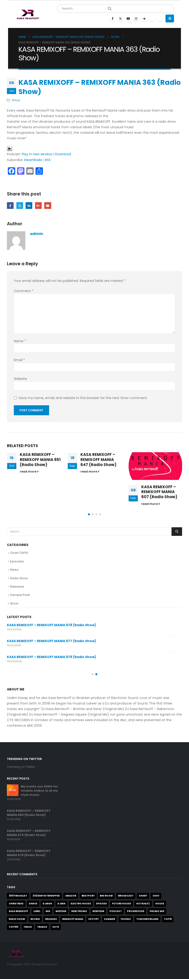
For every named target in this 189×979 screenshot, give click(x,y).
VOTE (55, 927)
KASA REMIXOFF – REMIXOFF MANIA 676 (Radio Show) (51, 657)
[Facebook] (112, 18)
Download (63, 154)
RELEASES (51, 919)
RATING (35, 919)
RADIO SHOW (17, 919)
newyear (98, 911)
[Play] (9, 148)
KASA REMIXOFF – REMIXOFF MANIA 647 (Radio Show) (98, 459)
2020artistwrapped (46, 895)
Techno (125, 919)
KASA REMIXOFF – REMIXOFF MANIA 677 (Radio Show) (51, 641)
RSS (48, 160)
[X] (120, 18)
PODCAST (115, 911)
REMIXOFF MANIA (72, 919)
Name (20, 341)
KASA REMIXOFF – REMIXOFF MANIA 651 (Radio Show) (40, 459)
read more (28, 471)
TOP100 (13, 927)
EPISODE (101, 903)
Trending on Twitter (21, 767)
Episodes (17, 561)
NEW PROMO (79, 911)
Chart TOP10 (19, 553)
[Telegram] (144, 18)
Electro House (81, 903)
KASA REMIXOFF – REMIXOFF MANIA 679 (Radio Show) (28, 833)
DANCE (33, 903)
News (14, 569)
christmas (16, 903)
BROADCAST (125, 895)
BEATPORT (88, 895)
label (36, 911)
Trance (42, 927)
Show (16, 100)
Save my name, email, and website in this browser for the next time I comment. (83, 398)
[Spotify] (152, 18)
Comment (23, 291)
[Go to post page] (155, 466)
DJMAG (47, 903)
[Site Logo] (27, 14)
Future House (121, 903)
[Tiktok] (160, 18)
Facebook (10, 205)
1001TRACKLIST (18, 895)
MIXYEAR (61, 911)
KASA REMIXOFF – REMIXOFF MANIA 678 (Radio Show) (51, 625)
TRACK (28, 927)
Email (47, 205)
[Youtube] (128, 18)
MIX (48, 911)
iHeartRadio (33, 160)
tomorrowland (147, 919)
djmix (61, 903)
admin (36, 233)
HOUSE (159, 903)
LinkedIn (29, 205)
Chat (156, 895)
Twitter (19, 205)
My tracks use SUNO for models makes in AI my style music (39, 790)
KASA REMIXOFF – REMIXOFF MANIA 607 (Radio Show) (159, 492)
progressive (135, 911)
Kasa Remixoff (18, 911)
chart (143, 895)
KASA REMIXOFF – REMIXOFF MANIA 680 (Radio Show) (28, 813)
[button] (169, 18)
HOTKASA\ (143, 903)
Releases (17, 586)
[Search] (109, 8)
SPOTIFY (93, 919)
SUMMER (109, 919)
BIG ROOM (106, 895)
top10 (168, 919)
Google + (38, 205)
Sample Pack (20, 595)
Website (20, 378)
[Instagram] (136, 18)
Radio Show (19, 578)
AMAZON (70, 895)
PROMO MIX (157, 911)
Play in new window (37, 154)
